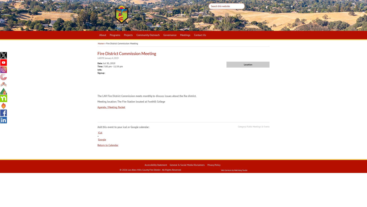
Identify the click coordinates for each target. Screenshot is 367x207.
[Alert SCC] (3, 76)
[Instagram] (3, 69)
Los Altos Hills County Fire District (158, 16)
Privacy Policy (213, 164)
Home (101, 43)
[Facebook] (3, 112)
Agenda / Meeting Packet (111, 107)
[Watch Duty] (3, 105)
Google (102, 139)
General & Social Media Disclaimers (187, 164)
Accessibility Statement (156, 164)
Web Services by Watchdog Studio (234, 170)
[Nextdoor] (3, 98)
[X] (3, 55)
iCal (100, 132)
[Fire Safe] (3, 91)
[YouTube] (3, 62)
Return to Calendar (107, 145)
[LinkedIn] (3, 120)
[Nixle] (3, 84)
